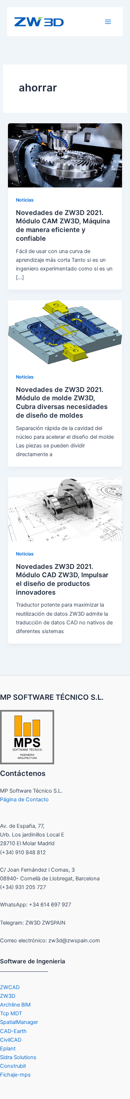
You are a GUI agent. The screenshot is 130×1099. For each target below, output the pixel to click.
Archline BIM (15, 1004)
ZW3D (7, 996)
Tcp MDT (11, 1013)
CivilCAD (10, 1040)
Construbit (13, 1066)
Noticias (25, 200)
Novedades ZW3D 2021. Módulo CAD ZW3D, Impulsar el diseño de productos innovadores (62, 579)
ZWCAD (10, 987)
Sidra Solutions (18, 1057)
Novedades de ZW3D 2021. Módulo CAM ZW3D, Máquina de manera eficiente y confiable (63, 225)
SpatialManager (19, 1022)
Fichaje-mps (15, 1074)
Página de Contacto (24, 799)
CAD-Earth (13, 1031)
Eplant (8, 1048)
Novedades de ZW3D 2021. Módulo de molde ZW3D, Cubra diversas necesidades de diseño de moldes (62, 402)
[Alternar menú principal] (108, 21)
